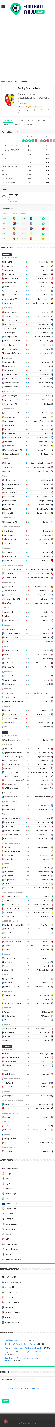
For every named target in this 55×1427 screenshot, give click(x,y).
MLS (7, 1239)
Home (3, 81)
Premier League (12, 1168)
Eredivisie (9, 1189)
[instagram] (33, 1423)
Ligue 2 (8, 1234)
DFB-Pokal (10, 1214)
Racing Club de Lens (17, 219)
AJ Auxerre (34, 219)
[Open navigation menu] (3, 7)
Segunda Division (12, 1249)
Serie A (8, 1178)
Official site (22, 104)
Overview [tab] (8, 120)
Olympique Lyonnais (17, 224)
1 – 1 (24, 239)
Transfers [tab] (41, 120)
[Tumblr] (31, 1423)
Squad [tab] (30, 120)
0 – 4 (24, 224)
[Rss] (19, 1423)
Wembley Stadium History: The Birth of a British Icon (24, 1348)
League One (10, 1229)
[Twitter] (24, 1423)
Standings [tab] (28, 124)
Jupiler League (11, 1224)
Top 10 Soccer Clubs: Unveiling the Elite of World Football (26, 1352)
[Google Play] (36, 1423)
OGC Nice (17, 239)
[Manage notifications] (6, 1421)
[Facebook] (21, 1423)
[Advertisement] (27, 45)
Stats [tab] (17, 124)
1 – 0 (24, 234)
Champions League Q (14, 1204)
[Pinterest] (26, 1423)
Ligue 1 (8, 1183)
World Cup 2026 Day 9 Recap (15, 1340)
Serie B (8, 1199)
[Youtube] (29, 1423)
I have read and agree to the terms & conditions (21, 1388)
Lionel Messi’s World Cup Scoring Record (20, 1344)
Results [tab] (7, 124)
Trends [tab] (19, 120)
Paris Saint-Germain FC (34, 229)
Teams (9, 81)
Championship (11, 1209)
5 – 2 (24, 218)
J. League (9, 1219)
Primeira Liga (11, 1194)
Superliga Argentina (13, 1259)
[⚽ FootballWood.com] (27, 9)
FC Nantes (34, 234)
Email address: (7, 1380)
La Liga (8, 1173)
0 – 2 (24, 229)
